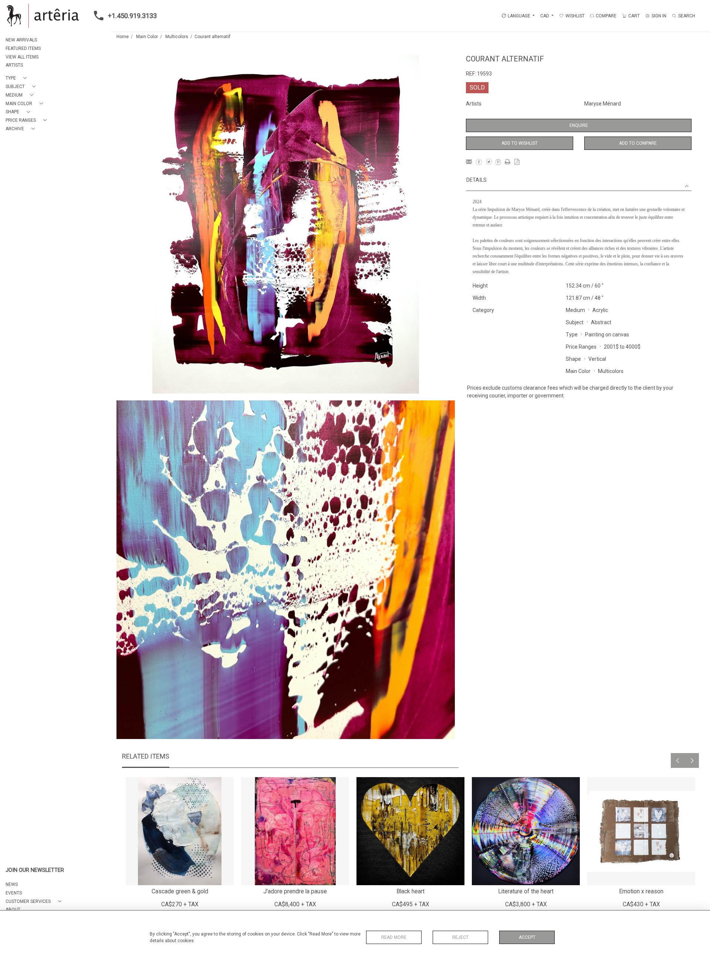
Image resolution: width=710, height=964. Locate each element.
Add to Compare (638, 143)
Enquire (578, 125)
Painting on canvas (607, 334)
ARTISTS (14, 65)
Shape (573, 359)
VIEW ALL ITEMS (22, 57)
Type (572, 334)
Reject (460, 937)
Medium (575, 310)
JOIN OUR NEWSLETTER (35, 870)
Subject (575, 322)
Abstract (601, 322)
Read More (393, 937)
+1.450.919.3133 (132, 16)
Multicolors (176, 36)
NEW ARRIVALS (21, 40)
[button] (18, 78)
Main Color (147, 36)
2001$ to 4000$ (622, 347)
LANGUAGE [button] (519, 16)
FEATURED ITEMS (23, 48)
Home (122, 36)
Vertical (597, 359)
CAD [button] (545, 16)
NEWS (12, 884)
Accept (527, 937)
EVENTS (14, 893)
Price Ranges (581, 347)
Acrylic (600, 310)
